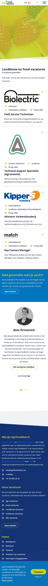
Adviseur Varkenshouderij (20, 216)
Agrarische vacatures (26, 442)
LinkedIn (9, 474)
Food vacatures (8, 442)
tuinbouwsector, (17, 461)
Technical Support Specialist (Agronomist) (21, 172)
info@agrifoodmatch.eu (16, 470)
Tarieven (9, 550)
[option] (24, 376)
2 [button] (24, 390)
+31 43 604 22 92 (13, 478)
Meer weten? (7, 580)
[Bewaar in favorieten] (42, 92)
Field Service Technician (18, 114)
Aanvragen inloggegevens (16, 558)
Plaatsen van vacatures (15, 554)
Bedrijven (10, 546)
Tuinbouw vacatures (14, 513)
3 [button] (27, 390)
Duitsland (25, 3)
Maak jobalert (10, 291)
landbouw (6, 461)
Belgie (29, 3)
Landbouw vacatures (14, 509)
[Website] (8, 2)
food (31, 461)
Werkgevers (11, 542)
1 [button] (20, 390)
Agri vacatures (12, 501)
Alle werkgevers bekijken (23, 367)
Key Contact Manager (17, 250)
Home (5, 536)
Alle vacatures (12, 518)
